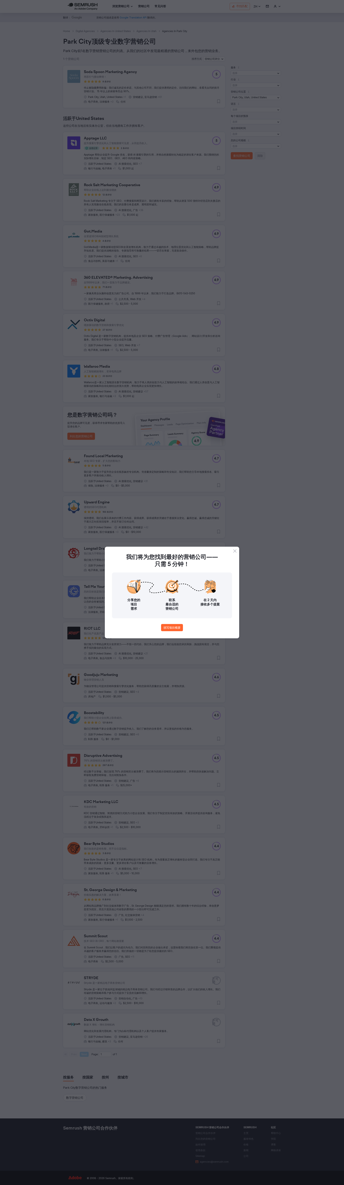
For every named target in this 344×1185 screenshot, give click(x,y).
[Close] (235, 551)
